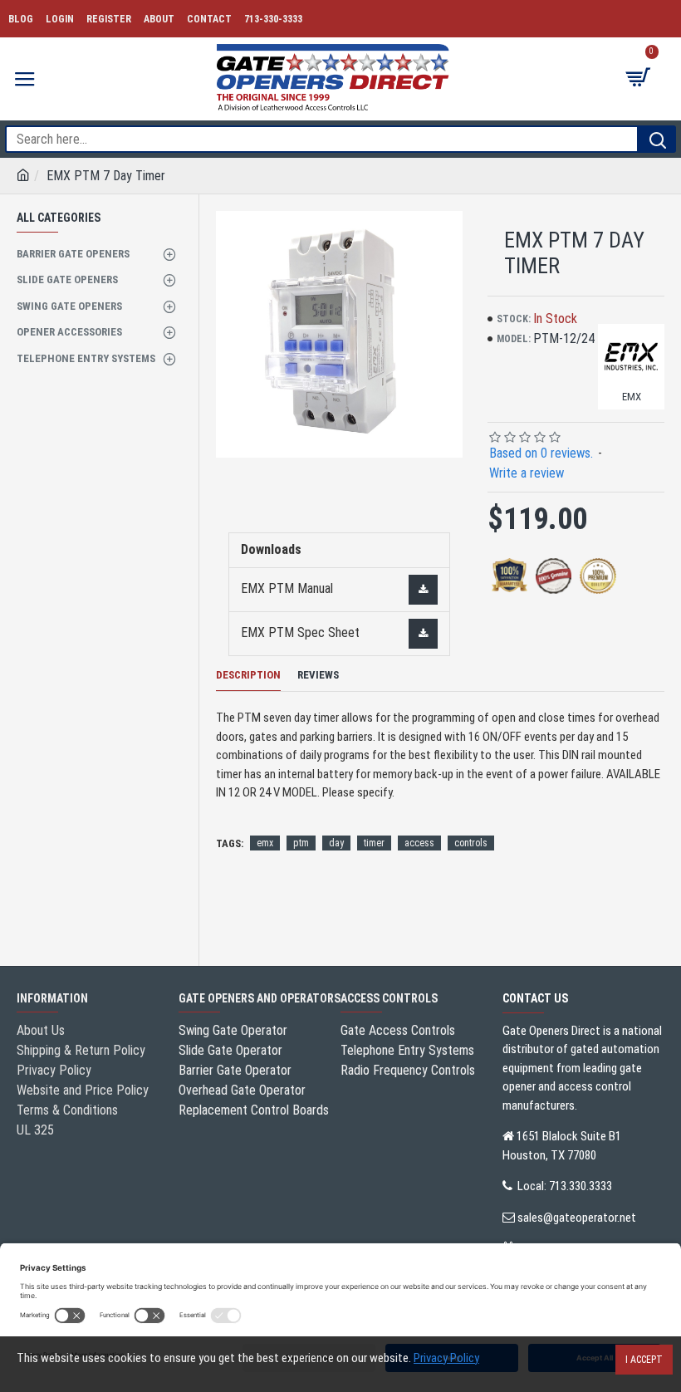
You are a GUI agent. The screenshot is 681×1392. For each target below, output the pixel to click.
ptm (301, 843)
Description (248, 675)
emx (265, 843)
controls (470, 843)
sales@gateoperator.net (576, 1217)
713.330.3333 (580, 1186)
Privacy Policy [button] (446, 1357)
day (336, 843)
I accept (644, 1359)
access (419, 843)
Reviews (318, 675)
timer (374, 843)
